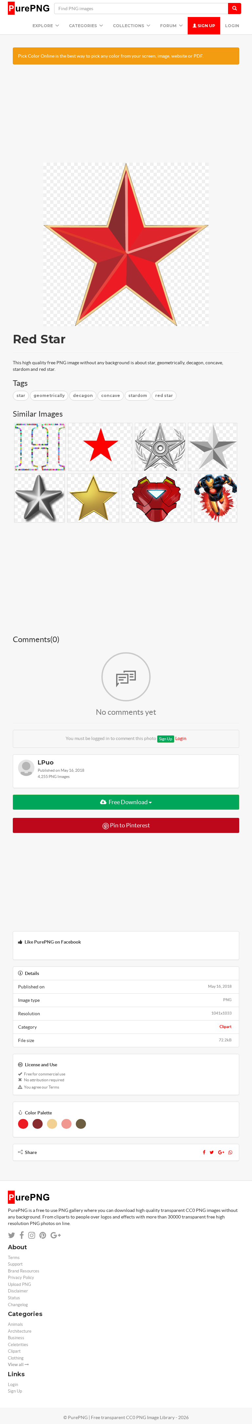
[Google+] (221, 1152)
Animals (15, 1324)
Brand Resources (23, 1271)
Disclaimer (18, 1291)
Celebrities (18, 1344)
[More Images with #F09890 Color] (66, 1124)
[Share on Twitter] (11, 1235)
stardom (137, 395)
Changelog (18, 1304)
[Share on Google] (56, 1235)
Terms (14, 1257)
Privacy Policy (21, 1277)
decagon (83, 395)
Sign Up (206, 25)
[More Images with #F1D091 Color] (52, 1124)
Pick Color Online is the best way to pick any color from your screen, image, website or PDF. (110, 56)
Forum (169, 25)
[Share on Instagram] (31, 1235)
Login (232, 25)
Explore (43, 25)
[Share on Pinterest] (42, 1235)
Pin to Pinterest (129, 825)
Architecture (20, 1331)
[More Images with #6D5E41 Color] (81, 1124)
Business (16, 1337)
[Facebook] (204, 1152)
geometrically (49, 395)
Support (15, 1264)
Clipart (226, 1026)
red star (164, 395)
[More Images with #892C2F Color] (37, 1124)
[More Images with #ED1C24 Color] (23, 1124)
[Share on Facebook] (21, 1235)
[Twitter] (212, 1152)
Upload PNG (19, 1284)
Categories (83, 25)
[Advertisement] (126, 117)
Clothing (16, 1358)
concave (110, 395)
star (20, 395)
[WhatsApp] (230, 1152)
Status (14, 1297)
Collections (129, 25)
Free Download (128, 802)
